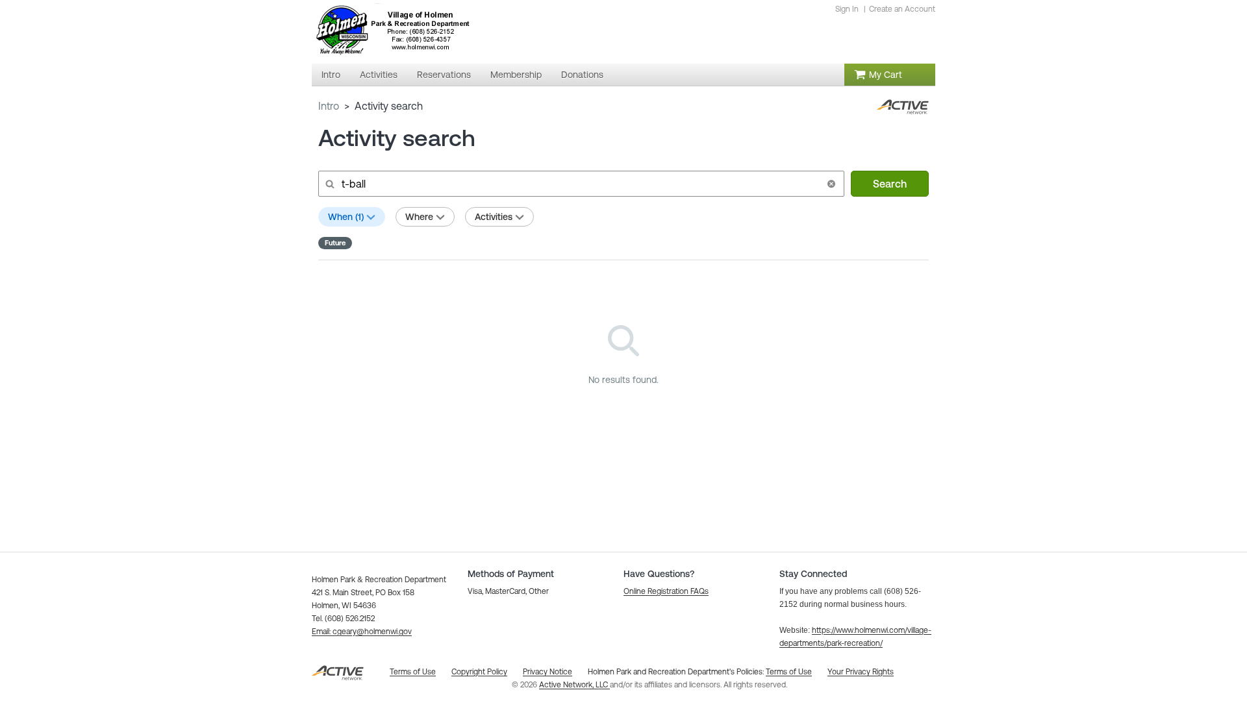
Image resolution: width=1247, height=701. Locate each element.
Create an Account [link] (902, 9)
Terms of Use (789, 671)
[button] (831, 183)
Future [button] (335, 243)
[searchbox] (580, 183)
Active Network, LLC (574, 684)
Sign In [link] (847, 9)
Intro (328, 106)
